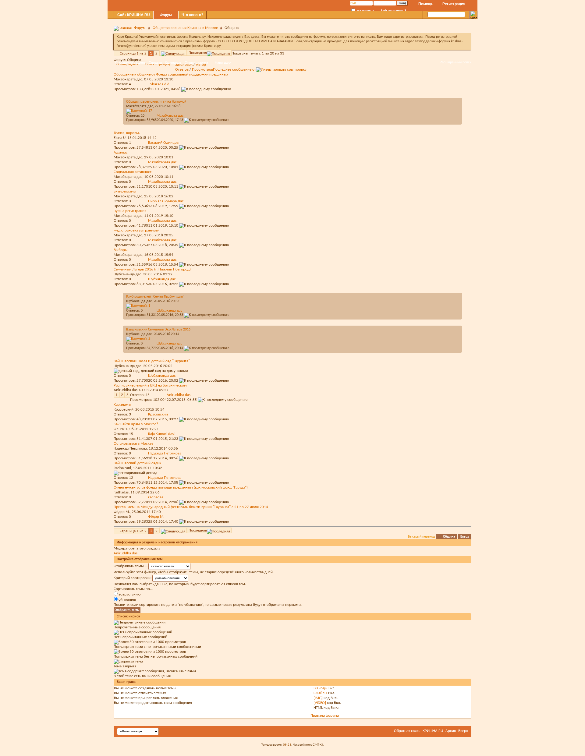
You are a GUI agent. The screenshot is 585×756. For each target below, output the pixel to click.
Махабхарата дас (139, 106)
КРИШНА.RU (433, 731)
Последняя (198, 53)
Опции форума (196, 62)
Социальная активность (133, 172)
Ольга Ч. (121, 429)
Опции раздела (127, 64)
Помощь (425, 4)
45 (147, 395)
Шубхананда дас (127, 274)
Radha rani (122, 468)
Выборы (121, 250)
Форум (166, 15)
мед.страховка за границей (136, 230)
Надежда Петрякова (130, 448)
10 (142, 116)
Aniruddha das (125, 390)
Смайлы (320, 693)
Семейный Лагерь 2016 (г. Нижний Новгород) (152, 269)
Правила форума (324, 716)
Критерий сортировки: (132, 578)
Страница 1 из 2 (133, 53)
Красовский (123, 410)
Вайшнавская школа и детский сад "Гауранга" (152, 361)
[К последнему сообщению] (206, 120)
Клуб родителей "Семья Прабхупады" (155, 297)
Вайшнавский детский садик (137, 463)
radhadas (121, 492)
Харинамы (122, 405)
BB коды (321, 688)
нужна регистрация (130, 211)
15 (131, 434)
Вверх (464, 537)
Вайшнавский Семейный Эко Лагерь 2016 (158, 329)
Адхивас (121, 152)
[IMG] (318, 698)
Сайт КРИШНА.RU (133, 15)
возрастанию (129, 594)
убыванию (127, 600)
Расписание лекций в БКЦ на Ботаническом (150, 385)
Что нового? (192, 15)
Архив (450, 731)
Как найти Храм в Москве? (136, 424)
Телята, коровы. (127, 133)
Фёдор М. (122, 512)
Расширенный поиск (455, 62)
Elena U (120, 138)
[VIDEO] (320, 703)
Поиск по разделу (158, 64)
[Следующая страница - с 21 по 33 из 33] (173, 53)
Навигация (223, 62)
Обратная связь (407, 731)
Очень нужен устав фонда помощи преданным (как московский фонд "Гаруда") (181, 487)
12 (131, 478)
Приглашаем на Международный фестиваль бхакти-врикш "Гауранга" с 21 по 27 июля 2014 (191, 507)
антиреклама (125, 191)
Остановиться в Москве (133, 444)
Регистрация (453, 4)
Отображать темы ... (130, 566)
